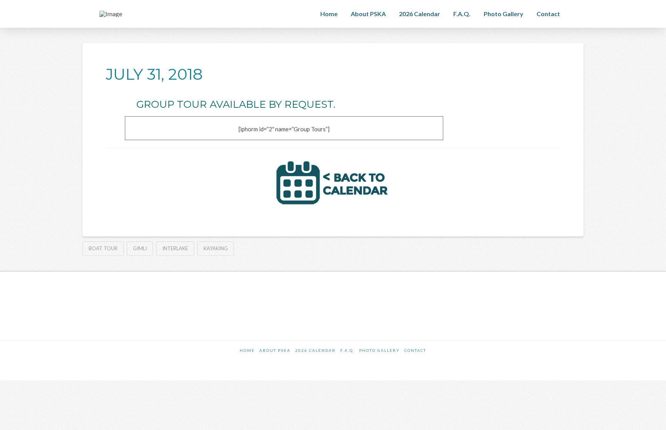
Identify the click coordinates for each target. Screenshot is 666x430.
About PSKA (275, 350)
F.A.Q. (347, 350)
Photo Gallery (379, 350)
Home (247, 350)
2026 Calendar (315, 350)
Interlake (175, 248)
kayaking (216, 248)
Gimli (140, 248)
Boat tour (103, 248)
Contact (415, 350)
